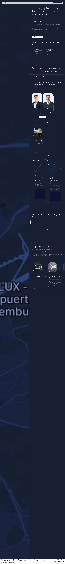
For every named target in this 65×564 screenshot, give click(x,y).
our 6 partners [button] (9, 559)
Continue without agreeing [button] (60, 559)
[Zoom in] (30, 221)
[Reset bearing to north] (30, 223)
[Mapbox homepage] (31, 241)
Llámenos (43, 116)
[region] (47, 230)
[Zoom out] (30, 222)
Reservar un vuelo (38, 36)
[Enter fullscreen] (30, 220)
